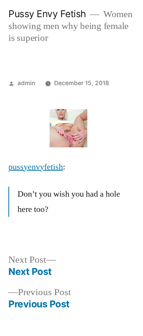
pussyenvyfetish (35, 167)
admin (26, 83)
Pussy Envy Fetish (47, 13)
